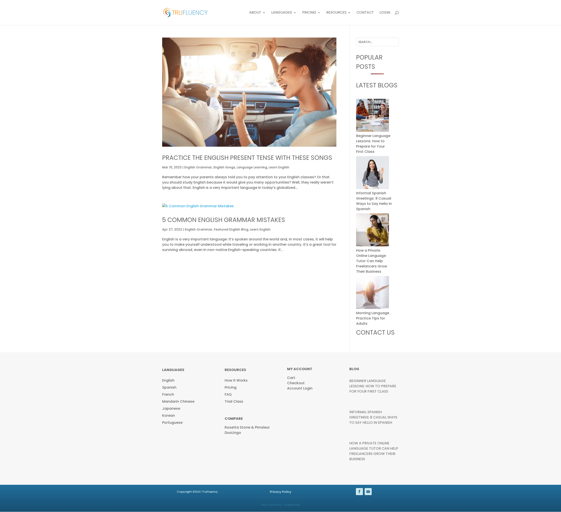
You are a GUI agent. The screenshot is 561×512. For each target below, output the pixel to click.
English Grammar (198, 167)
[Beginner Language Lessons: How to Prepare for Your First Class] (372, 116)
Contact (365, 13)
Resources (336, 13)
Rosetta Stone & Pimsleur (247, 427)
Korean (168, 415)
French (168, 394)
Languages (281, 13)
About (255, 13)
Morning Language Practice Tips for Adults (372, 318)
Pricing (309, 13)
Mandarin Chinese (178, 401)
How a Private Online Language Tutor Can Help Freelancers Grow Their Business (371, 261)
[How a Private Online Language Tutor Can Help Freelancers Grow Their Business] (372, 230)
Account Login (299, 388)
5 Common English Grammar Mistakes (223, 220)
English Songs (224, 167)
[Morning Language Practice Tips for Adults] (372, 293)
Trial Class (234, 401)
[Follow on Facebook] (359, 491)
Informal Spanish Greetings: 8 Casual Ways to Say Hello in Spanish (374, 201)
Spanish (169, 387)
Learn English (279, 167)
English (168, 380)
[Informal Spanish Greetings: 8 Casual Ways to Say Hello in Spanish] (372, 173)
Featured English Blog (231, 229)
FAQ (228, 394)
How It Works (236, 380)
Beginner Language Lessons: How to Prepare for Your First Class (373, 143)
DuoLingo (233, 432)
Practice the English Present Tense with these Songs (247, 157)
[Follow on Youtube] (368, 491)
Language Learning (252, 167)
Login (385, 13)
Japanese (171, 408)
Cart (291, 377)
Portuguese (172, 422)
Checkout (296, 383)
